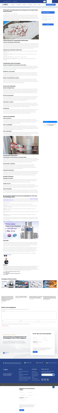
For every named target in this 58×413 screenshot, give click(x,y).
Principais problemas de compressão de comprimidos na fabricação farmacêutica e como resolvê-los (36, 297)
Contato (39, 4)
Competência (19, 4)
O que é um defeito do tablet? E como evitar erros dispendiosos (21, 297)
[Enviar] (53, 375)
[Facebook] (45, 380)
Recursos (24, 4)
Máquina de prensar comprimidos (30, 253)
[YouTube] (42, 380)
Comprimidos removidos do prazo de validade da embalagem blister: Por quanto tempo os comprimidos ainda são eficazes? (49, 297)
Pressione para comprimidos (20, 253)
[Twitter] (48, 380)
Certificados (30, 4)
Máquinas (12, 4)
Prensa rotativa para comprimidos (9, 253)
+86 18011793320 (51, 125)
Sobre (35, 4)
